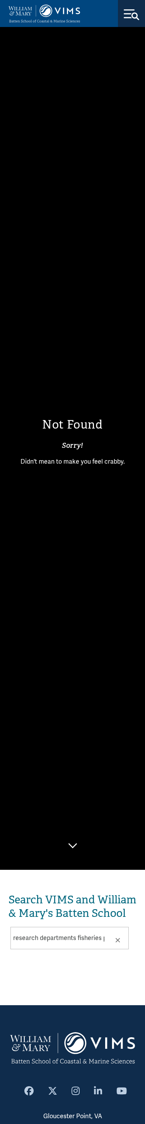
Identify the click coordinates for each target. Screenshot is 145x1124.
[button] (117, 939)
